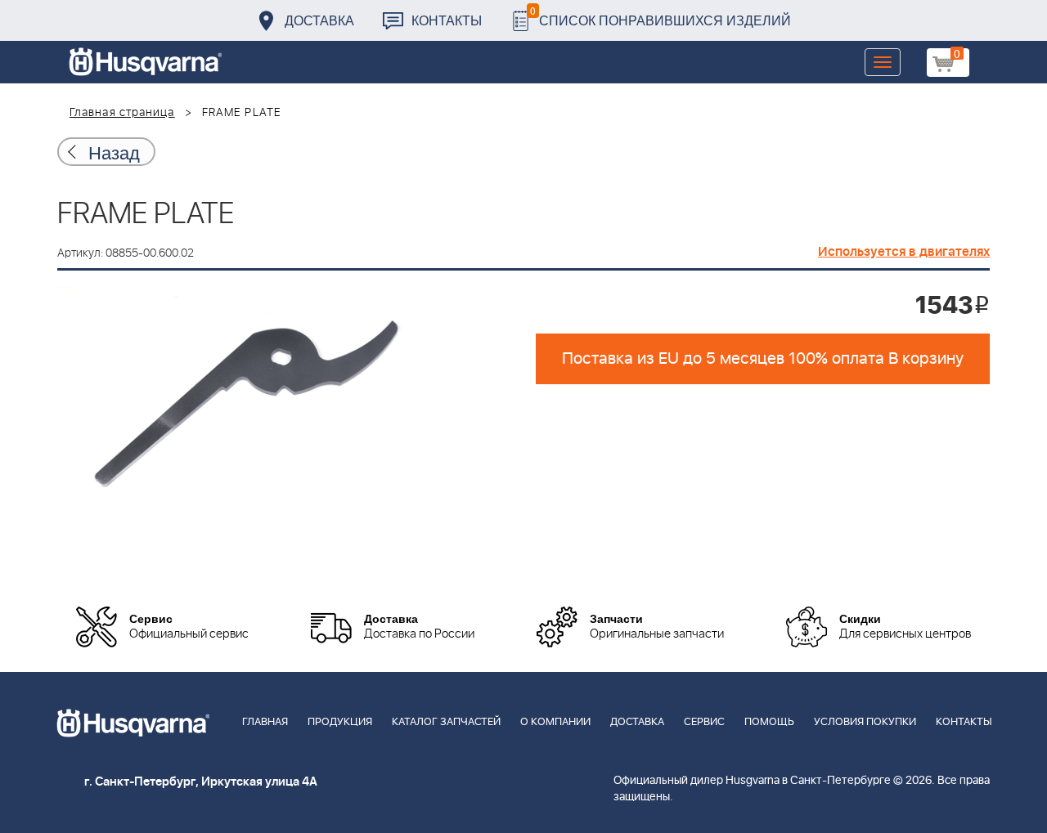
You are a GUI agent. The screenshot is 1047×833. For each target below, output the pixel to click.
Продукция (340, 722)
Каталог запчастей (446, 722)
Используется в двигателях (904, 252)
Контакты (446, 20)
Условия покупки (865, 722)
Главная (265, 722)
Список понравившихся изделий (660, 16)
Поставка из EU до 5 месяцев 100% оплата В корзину (763, 359)
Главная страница (122, 113)
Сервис (704, 722)
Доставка (319, 20)
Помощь (769, 722)
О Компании (555, 722)
